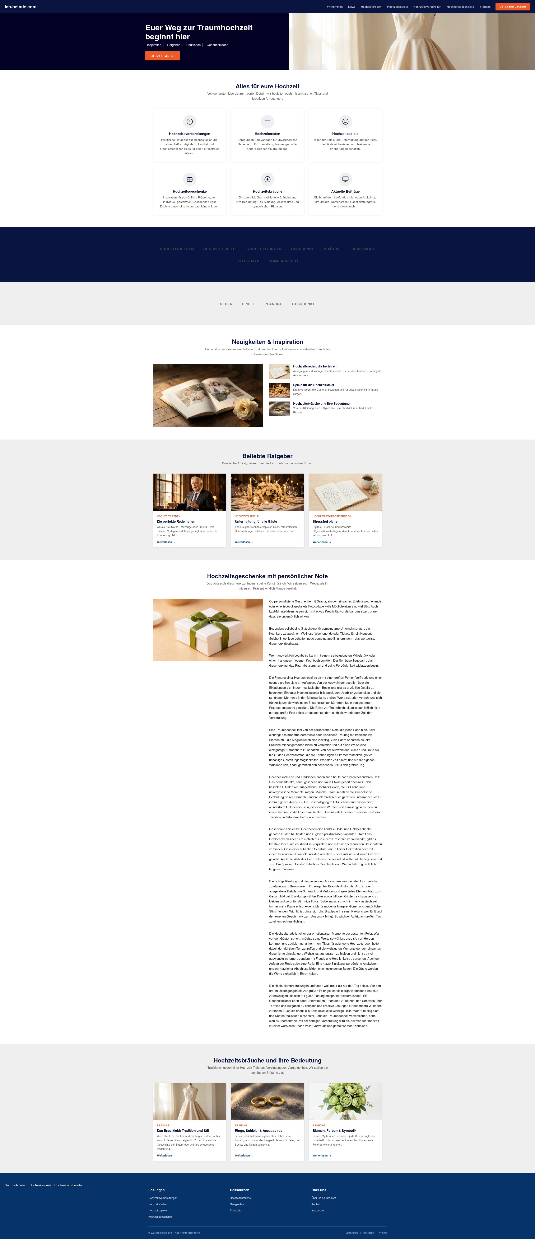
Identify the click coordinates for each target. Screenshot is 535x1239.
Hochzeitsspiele (397, 7)
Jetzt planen (163, 56)
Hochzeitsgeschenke (460, 7)
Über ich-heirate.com (323, 1198)
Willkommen (335, 7)
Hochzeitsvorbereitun (427, 7)
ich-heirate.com (21, 6)
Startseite (235, 1210)
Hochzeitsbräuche (240, 1198)
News (351, 7)
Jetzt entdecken (513, 6)
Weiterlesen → (166, 542)
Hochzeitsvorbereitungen (162, 1198)
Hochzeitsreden (371, 7)
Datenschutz (351, 1232)
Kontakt (316, 1204)
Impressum (318, 1210)
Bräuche (485, 7)
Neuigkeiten (237, 1204)
